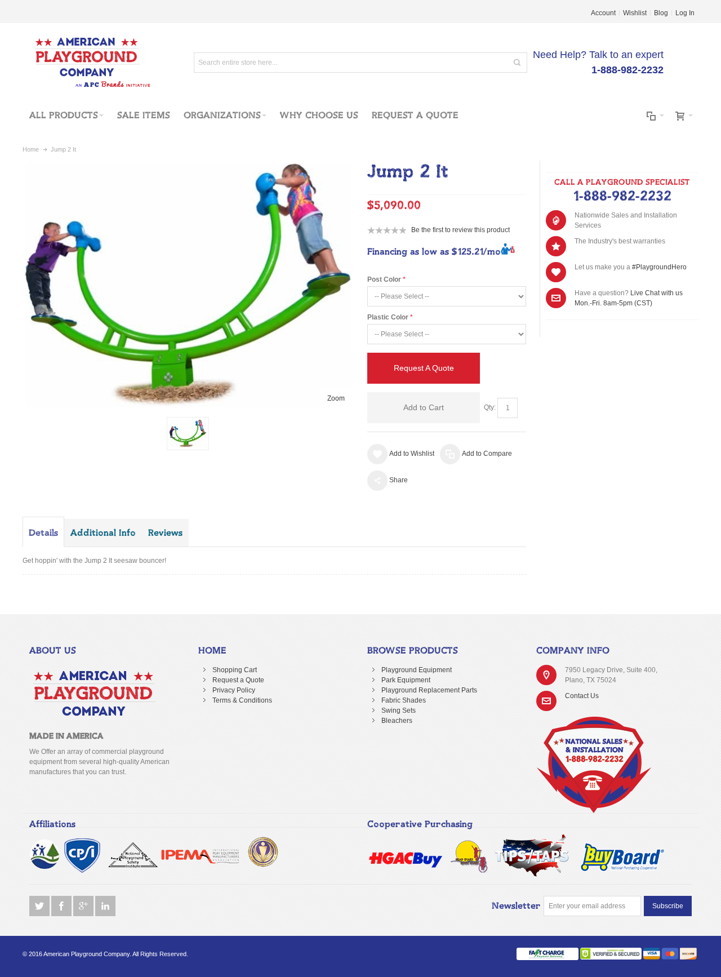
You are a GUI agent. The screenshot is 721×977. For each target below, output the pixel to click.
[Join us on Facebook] (62, 907)
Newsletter (516, 906)
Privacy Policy (233, 690)
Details (43, 533)
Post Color (384, 279)
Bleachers (396, 721)
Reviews (165, 533)
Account (603, 13)
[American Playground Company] (87, 62)
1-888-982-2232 (622, 196)
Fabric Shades (403, 700)
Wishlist (635, 13)
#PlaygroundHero (659, 267)
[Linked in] (105, 907)
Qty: (490, 407)
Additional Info (103, 533)
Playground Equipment (416, 670)
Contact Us (582, 696)
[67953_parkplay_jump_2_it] (188, 433)
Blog (661, 13)
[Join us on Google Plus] (84, 907)
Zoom (336, 398)
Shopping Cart (234, 670)
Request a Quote (238, 680)
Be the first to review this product (460, 230)
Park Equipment (405, 680)
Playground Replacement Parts (429, 690)
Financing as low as (434, 252)
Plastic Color (387, 317)
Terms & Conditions (242, 700)
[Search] (517, 62)
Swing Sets (398, 710)
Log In (685, 13)
